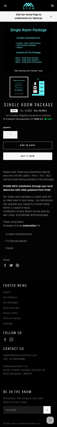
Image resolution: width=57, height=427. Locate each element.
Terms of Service (12, 318)
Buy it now (28, 156)
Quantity (7, 127)
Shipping (23, 115)
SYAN (13, 423)
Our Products (10, 297)
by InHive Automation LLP (28, 423)
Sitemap (8, 323)
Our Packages (10, 302)
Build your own (11, 308)
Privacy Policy (10, 313)
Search (7, 292)
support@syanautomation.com (20, 355)
